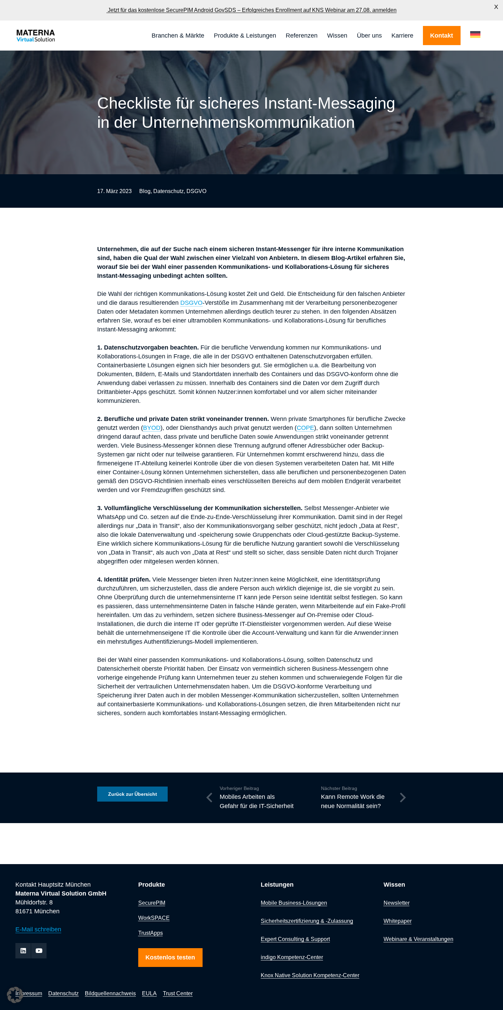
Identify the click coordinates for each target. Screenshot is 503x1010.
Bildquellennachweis (110, 993)
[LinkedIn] (23, 950)
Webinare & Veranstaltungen (418, 939)
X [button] (496, 6)
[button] (208, 35)
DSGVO (196, 191)
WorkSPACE (154, 918)
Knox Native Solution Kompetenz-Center (310, 975)
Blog (145, 191)
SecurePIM (151, 903)
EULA (149, 993)
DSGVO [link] (191, 302)
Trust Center (178, 993)
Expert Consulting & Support (295, 939)
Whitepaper (398, 921)
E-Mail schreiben (38, 929)
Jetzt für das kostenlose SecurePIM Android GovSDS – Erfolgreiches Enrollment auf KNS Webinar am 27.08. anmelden (251, 10)
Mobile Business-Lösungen (294, 903)
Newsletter (397, 903)
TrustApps (150, 933)
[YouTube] (39, 950)
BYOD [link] (151, 427)
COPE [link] (305, 427)
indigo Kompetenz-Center (292, 957)
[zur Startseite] (54, 36)
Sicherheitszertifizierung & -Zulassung (307, 921)
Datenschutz (168, 191)
